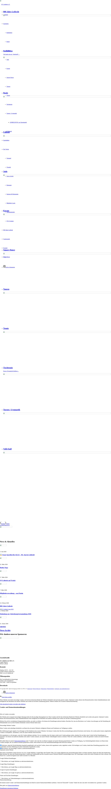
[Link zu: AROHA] (3, 617)
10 (6, 525)
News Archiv (5, 630)
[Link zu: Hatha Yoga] (3, 558)
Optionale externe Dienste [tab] (6, 750)
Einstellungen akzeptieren (6, 788)
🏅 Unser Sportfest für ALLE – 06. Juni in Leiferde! (17, 555)
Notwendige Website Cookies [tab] (7, 725)
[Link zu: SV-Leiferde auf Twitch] (3, 571)
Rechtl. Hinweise (36, 688)
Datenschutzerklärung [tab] (5, 780)
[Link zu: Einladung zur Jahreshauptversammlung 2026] (7, 609)
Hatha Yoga (4, 567)
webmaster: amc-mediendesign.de (62, 688)
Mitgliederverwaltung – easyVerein (11, 593)
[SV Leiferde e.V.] (5, 4)
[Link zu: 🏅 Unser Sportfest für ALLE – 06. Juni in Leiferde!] (3, 545)
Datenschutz (44, 688)
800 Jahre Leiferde (6, 606)
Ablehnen (15, 788)
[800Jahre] (6, 527)
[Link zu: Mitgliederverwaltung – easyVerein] (3, 584)
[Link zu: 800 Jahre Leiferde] (3, 597)
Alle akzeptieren (4, 704)
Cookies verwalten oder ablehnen (17, 704)
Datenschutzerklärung (20, 741)
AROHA (3, 627)
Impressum (29, 688)
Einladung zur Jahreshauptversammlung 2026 (15, 614)
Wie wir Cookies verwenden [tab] (7, 714)
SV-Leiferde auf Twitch (7, 580)
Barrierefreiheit (50, 688)
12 (9, 525)
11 (7, 525)
